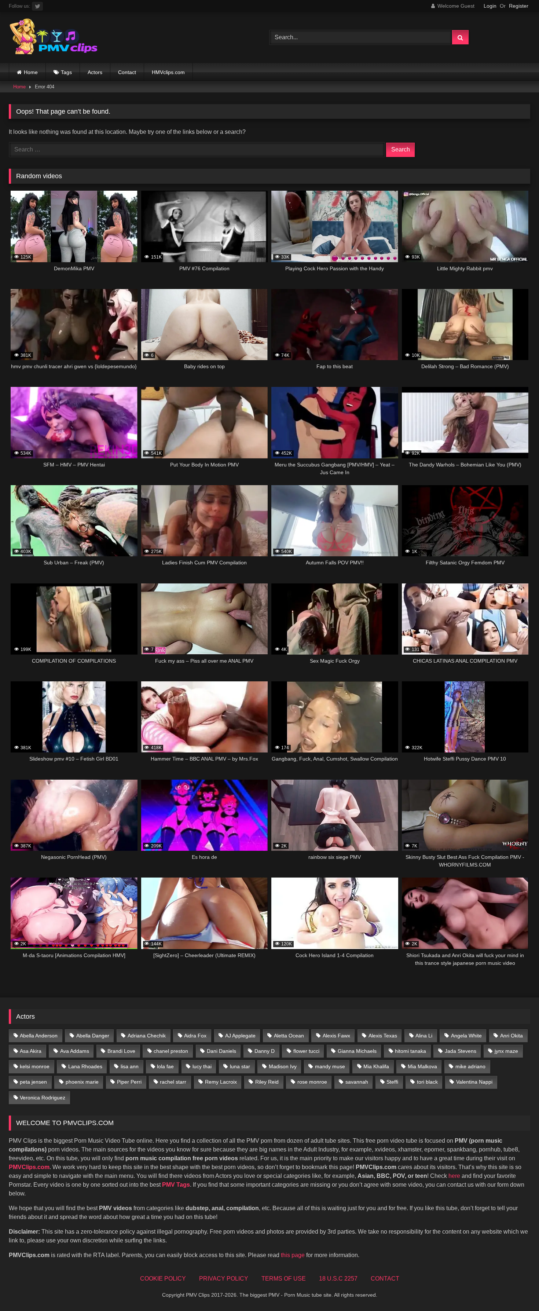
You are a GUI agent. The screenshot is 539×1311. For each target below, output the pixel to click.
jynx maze (506, 1051)
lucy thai (202, 1066)
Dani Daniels (221, 1051)
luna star (240, 1066)
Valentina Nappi (474, 1082)
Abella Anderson (39, 1036)
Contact (127, 72)
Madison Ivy (283, 1066)
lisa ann (130, 1066)
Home (31, 72)
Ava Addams (74, 1051)
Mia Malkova (422, 1066)
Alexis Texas (382, 1036)
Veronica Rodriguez (42, 1098)
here (454, 1176)
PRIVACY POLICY (223, 1278)
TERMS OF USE (283, 1278)
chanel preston (171, 1051)
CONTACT (385, 1278)
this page (293, 1255)
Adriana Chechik (147, 1036)
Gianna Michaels (357, 1051)
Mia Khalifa (376, 1066)
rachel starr (173, 1082)
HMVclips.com (168, 72)
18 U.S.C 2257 (338, 1278)
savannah (356, 1082)
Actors (95, 72)
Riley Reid (267, 1082)
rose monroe (312, 1082)
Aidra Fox (195, 1036)
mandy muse (330, 1066)
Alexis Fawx (336, 1036)
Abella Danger (92, 1036)
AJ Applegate (240, 1036)
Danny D (264, 1051)
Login (490, 6)
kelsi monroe (35, 1066)
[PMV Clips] (53, 37)
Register (518, 6)
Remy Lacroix (221, 1082)
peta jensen (33, 1082)
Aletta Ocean (289, 1036)
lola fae (165, 1066)
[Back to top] (516, 1289)
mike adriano (470, 1066)
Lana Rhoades (85, 1066)
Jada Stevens (460, 1051)
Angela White (466, 1036)
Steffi (392, 1082)
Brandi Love (121, 1051)
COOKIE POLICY (163, 1278)
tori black (427, 1082)
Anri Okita (511, 1036)
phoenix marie (82, 1082)
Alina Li (423, 1036)
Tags (66, 72)
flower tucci (306, 1051)
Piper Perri (129, 1082)
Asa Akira (30, 1051)
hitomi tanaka (410, 1051)
